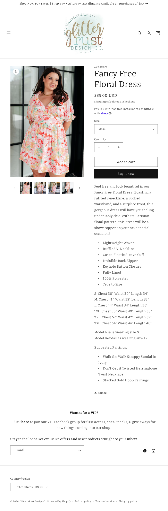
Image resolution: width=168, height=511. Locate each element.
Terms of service (105, 501)
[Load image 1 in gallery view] (26, 188)
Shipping (100, 101)
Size (97, 120)
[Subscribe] (79, 450)
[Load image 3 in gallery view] (54, 188)
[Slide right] (79, 187)
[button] (8, 33)
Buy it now (126, 174)
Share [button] (102, 393)
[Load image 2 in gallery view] (40, 188)
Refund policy (83, 501)
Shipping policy (128, 501)
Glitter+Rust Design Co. (33, 501)
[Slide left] (14, 187)
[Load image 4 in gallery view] (68, 188)
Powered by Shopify (59, 501)
